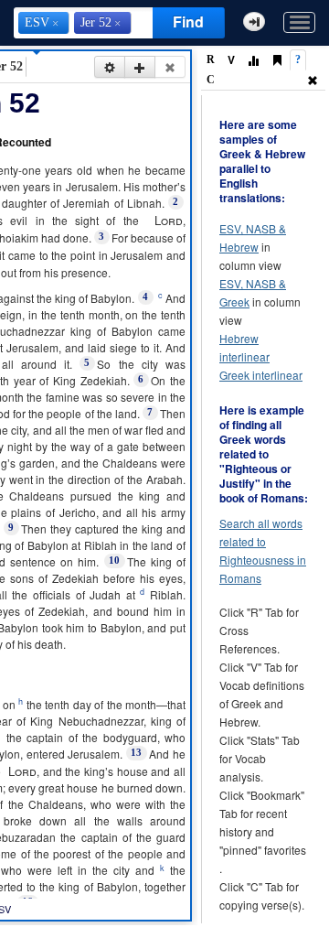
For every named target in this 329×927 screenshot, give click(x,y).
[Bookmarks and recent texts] (277, 60)
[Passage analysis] (253, 60)
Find (188, 21)
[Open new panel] (139, 67)
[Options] (109, 67)
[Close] (170, 67)
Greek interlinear (260, 375)
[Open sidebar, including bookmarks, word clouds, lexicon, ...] (254, 21)
